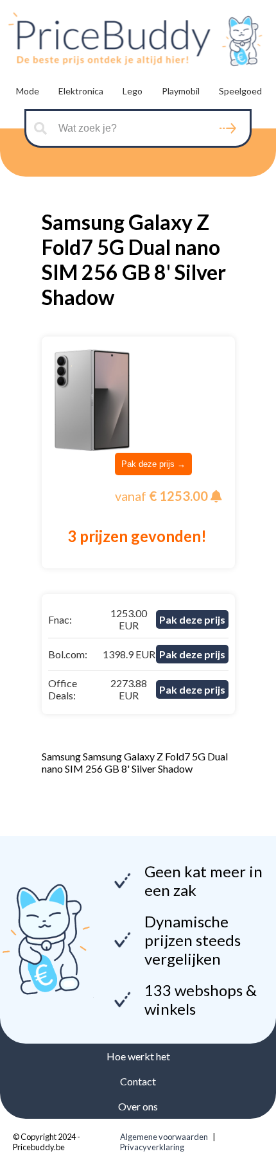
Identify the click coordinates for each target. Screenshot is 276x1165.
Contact (138, 1081)
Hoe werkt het (138, 1056)
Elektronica (80, 90)
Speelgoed (240, 90)
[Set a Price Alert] (216, 496)
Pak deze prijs (192, 619)
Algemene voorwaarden (164, 1137)
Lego (132, 90)
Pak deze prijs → (153, 464)
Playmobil (181, 90)
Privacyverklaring (152, 1147)
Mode (27, 90)
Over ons (138, 1106)
